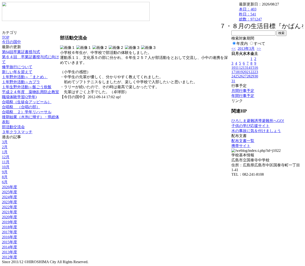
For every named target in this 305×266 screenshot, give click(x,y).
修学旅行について (17, 67)
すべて (259, 43)
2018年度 (9, 227)
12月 (6, 157)
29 (252, 76)
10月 (6, 167)
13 (245, 68)
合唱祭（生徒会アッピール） (26, 102)
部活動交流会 (13, 127)
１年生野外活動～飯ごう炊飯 (26, 87)
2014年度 (9, 247)
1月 (5, 152)
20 (245, 72)
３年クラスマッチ (17, 132)
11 (237, 68)
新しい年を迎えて (17, 72)
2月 (5, 147)
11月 (6, 162)
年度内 (242, 43)
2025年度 (9, 192)
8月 (5, 177)
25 (237, 76)
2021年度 (9, 212)
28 (248, 76)
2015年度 (9, 242)
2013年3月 (246, 48)
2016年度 (9, 237)
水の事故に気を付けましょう (256, 131)
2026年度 (9, 187)
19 (241, 72)
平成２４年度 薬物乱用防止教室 (30, 92)
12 (241, 68)
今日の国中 (11, 42)
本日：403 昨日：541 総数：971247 (250, 14)
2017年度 (9, 232)
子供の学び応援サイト (250, 126)
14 (248, 68)
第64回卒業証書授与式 (21, 52)
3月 (5, 142)
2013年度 (9, 252)
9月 (5, 172)
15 (252, 68)
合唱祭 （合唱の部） (21, 107)
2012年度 (9, 257)
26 (241, 76)
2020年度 (9, 217)
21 (248, 72)
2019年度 (9, 222)
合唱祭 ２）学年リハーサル (26, 112)
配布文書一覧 (242, 141)
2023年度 (9, 202)
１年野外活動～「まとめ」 (25, 77)
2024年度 (9, 197)
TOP (5, 37)
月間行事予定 (242, 91)
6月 (5, 182)
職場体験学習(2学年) (19, 97)
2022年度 (9, 207)
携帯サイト (240, 146)
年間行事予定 (242, 96)
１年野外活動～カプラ (21, 82)
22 (252, 72)
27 (245, 76)
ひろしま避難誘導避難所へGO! (257, 121)
